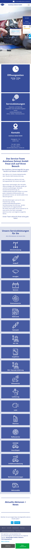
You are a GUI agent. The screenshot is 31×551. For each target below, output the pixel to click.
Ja (12, 523)
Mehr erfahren (5, 541)
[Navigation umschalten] (28, 5)
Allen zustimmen (23, 545)
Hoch (4, 528)
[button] (2, 35)
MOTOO (18, 531)
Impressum (15, 528)
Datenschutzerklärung (8, 531)
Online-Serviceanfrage (27, 22)
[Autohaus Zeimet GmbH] (3, 5)
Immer (17, 523)
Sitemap (22, 528)
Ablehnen (8, 546)
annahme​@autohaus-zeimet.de (22, 1)
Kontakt (9, 528)
